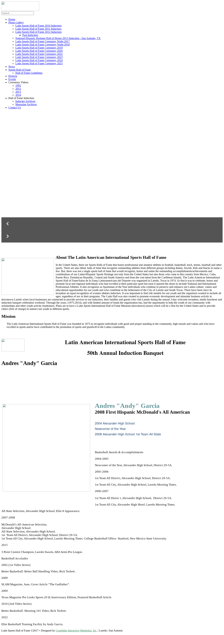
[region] (112, 179)
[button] (112, 223)
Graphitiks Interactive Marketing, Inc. (76, 630)
